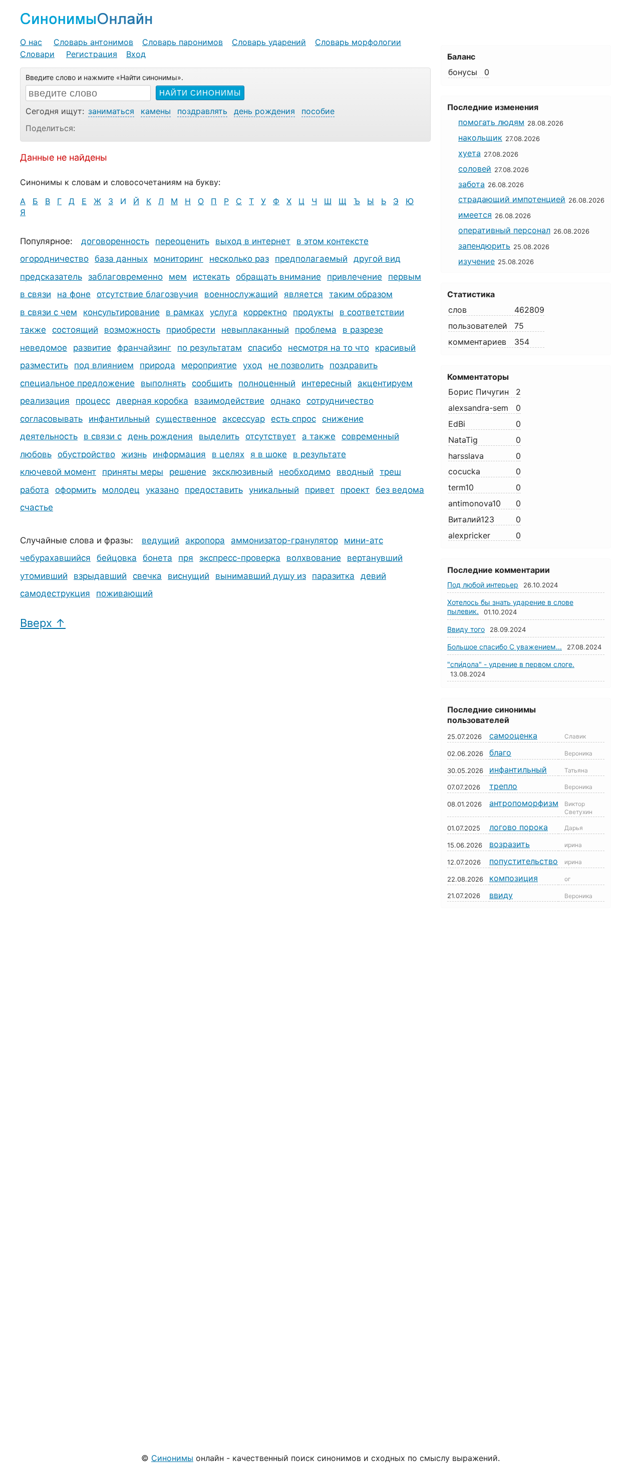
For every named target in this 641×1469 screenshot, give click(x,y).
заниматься (111, 111)
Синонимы (172, 1458)
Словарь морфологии (358, 42)
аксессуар (243, 419)
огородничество (54, 259)
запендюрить (484, 246)
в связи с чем (48, 312)
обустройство (86, 454)
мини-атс (363, 540)
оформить (75, 490)
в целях (228, 454)
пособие (318, 111)
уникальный (274, 490)
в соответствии (372, 312)
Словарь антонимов (93, 42)
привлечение (354, 277)
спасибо (265, 348)
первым (404, 277)
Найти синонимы (200, 93)
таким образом (361, 294)
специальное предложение (77, 383)
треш (390, 472)
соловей (474, 169)
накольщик (480, 138)
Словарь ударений (269, 42)
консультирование (121, 312)
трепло (503, 786)
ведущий (160, 540)
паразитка (333, 576)
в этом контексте (332, 241)
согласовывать (51, 419)
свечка (147, 576)
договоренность (115, 241)
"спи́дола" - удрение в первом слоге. (510, 664)
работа (34, 490)
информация (179, 454)
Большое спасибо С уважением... (504, 646)
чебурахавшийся (55, 558)
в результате (319, 454)
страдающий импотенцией (511, 199)
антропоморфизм (523, 803)
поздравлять (202, 111)
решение (187, 472)
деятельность (49, 436)
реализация (45, 401)
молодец (121, 490)
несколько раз (239, 259)
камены (156, 111)
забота (471, 184)
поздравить (354, 365)
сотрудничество (340, 401)
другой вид (377, 259)
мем (178, 277)
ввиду (501, 895)
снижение (343, 419)
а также (319, 436)
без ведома (400, 490)
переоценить (182, 241)
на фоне (74, 294)
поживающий (124, 593)
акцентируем (385, 383)
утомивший (44, 576)
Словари (37, 54)
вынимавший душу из (260, 576)
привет (320, 490)
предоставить (214, 490)
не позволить (296, 365)
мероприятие (209, 365)
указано (162, 490)
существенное (186, 419)
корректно (265, 312)
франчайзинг (144, 348)
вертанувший (375, 558)
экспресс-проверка (239, 558)
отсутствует (270, 436)
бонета (157, 558)
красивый (395, 348)
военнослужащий (241, 294)
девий (373, 576)
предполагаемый (311, 259)
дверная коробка (152, 401)
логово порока (518, 827)
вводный (355, 472)
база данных (121, 259)
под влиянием (104, 365)
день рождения (264, 111)
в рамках (185, 312)
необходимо (305, 472)
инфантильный (119, 419)
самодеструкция (55, 593)
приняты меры (132, 472)
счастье (36, 507)
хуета (469, 153)
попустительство (523, 861)
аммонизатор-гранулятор (284, 540)
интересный (326, 383)
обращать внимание (278, 277)
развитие (92, 348)
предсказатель (51, 277)
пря (185, 558)
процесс (93, 401)
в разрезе (363, 330)
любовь (36, 454)
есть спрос (293, 419)
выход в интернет (252, 241)
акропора (205, 540)
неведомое (43, 348)
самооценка (513, 735)
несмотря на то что (328, 348)
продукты (313, 312)
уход (252, 365)
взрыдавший (100, 576)
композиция (513, 878)
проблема (316, 330)
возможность (132, 330)
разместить (44, 365)
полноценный (266, 383)
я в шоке (268, 454)
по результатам (209, 348)
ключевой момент (58, 472)
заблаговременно (125, 277)
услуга (223, 312)
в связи (35, 294)
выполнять (163, 383)
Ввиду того (466, 629)
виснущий (188, 576)
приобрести (190, 330)
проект (355, 490)
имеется (475, 215)
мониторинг (178, 259)
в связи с (103, 436)
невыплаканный (255, 330)
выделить (219, 436)
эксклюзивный (242, 472)
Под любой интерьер (482, 584)
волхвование (313, 558)
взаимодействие (229, 401)
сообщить (212, 383)
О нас (31, 42)
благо (500, 753)
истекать (211, 277)
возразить (509, 844)
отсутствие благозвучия (147, 294)
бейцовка (117, 558)
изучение (476, 261)
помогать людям (491, 122)
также (33, 330)
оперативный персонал (504, 230)
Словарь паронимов (182, 42)
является (303, 294)
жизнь (134, 454)
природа (157, 365)
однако (285, 401)
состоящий (75, 330)
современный (370, 436)
